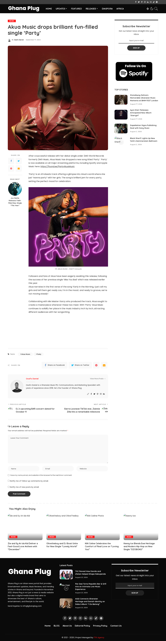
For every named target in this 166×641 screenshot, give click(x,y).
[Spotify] (156, 2)
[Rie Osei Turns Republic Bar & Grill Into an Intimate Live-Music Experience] (66, 588)
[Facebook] (135, 2)
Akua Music (25, 354)
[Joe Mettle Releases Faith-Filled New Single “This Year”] (15, 189)
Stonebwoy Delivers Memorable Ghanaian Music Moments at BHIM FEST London (144, 98)
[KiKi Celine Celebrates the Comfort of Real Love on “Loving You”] (102, 527)
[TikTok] (153, 2)
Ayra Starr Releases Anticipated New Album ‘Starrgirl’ (140, 113)
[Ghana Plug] (25, 8)
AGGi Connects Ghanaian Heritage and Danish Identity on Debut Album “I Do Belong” (90, 601)
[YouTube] (150, 2)
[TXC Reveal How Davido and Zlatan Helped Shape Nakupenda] (66, 574)
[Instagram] (144, 2)
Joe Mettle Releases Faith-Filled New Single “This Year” (15, 202)
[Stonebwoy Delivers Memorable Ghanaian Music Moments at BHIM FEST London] (121, 100)
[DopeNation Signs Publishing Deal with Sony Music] (121, 128)
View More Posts (96, 379)
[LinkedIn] (147, 2)
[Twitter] (138, 2)
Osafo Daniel (19, 40)
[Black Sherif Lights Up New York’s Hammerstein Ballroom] (121, 141)
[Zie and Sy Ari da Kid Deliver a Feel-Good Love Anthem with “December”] (25, 527)
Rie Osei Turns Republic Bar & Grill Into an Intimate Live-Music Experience (90, 586)
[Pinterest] (141, 2)
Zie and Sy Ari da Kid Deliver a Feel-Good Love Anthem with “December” (23, 546)
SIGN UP (136, 48)
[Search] (156, 8)
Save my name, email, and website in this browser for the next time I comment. (41, 475)
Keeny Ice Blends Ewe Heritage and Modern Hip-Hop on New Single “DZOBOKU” (139, 546)
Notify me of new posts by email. (24, 487)
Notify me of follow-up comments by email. (29, 481)
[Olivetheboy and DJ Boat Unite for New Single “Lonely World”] (63, 527)
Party (39, 354)
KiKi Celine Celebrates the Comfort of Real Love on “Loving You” (102, 546)
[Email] (19, 168)
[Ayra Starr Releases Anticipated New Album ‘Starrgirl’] (121, 114)
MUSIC (11, 21)
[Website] (88, 394)
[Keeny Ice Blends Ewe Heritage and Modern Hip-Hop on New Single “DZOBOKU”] (141, 527)
